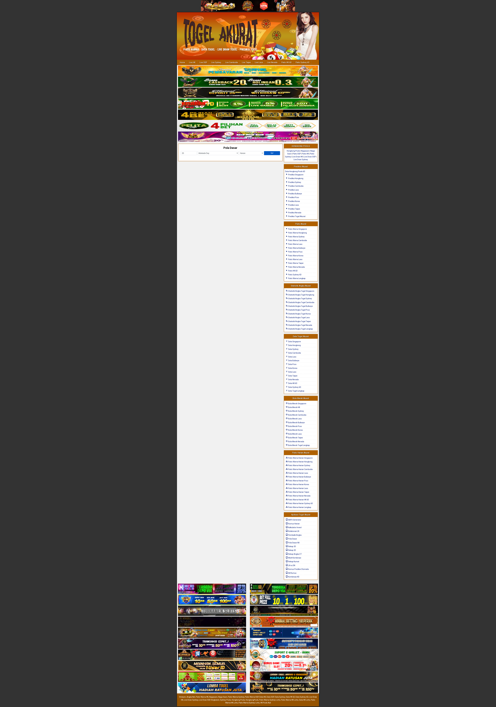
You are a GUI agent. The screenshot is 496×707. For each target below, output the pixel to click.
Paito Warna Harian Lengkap (299, 507)
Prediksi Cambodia (295, 186)
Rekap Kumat (293, 562)
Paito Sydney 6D (302, 62)
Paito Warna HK (202, 697)
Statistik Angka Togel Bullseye (300, 306)
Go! (272, 153)
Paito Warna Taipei (295, 263)
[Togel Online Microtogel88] (212, 589)
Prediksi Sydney (294, 182)
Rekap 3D (292, 546)
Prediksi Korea (294, 201)
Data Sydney (293, 349)
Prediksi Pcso (293, 197)
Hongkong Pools (293, 151)
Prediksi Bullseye (295, 194)
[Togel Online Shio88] (284, 677)
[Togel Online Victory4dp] (212, 600)
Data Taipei (292, 376)
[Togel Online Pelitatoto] (248, 126)
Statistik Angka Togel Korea (299, 314)
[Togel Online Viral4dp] (248, 137)
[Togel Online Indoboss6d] (284, 589)
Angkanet (215, 700)
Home (182, 62)
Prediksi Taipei (294, 209)
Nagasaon (305, 151)
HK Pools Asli (265, 703)
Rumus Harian (294, 524)
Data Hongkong (294, 345)
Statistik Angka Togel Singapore (301, 291)
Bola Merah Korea (295, 430)
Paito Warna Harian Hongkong (300, 462)
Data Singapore (294, 342)
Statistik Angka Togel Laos (299, 317)
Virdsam (182, 697)
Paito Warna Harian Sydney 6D (300, 503)
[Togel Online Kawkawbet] (212, 611)
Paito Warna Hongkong (297, 233)
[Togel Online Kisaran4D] (248, 104)
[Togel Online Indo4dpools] (212, 688)
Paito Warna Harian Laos (298, 473)
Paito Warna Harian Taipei (298, 492)
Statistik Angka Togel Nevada (300, 325)
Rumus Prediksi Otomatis (298, 569)
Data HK (262, 697)
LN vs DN (291, 565)
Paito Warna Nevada (296, 267)
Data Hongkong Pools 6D (295, 171)
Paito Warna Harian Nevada (299, 496)
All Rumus (292, 573)
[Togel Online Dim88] (248, 82)
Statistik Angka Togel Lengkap (300, 329)
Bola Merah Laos (295, 419)
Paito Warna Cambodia (297, 240)
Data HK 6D (292, 383)
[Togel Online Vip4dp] (284, 611)
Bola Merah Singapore (297, 404)
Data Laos (292, 357)
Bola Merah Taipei (295, 438)
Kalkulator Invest (295, 527)
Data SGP (270, 697)
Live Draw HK (297, 157)
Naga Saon (222, 697)
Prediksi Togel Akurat (296, 216)
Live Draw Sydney (301, 160)
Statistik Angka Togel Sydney (300, 299)
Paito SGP (297, 154)
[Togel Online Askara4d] (212, 633)
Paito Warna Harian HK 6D (298, 500)
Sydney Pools (225, 700)
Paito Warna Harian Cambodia (300, 469)
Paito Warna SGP (252, 697)
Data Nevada (293, 379)
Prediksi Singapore (295, 175)
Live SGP (203, 62)
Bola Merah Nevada (296, 442)
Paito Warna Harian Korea (298, 484)
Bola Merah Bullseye (296, 423)
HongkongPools (252, 700)
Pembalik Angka (294, 535)
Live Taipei (246, 62)
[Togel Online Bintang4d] (212, 644)
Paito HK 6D (286, 62)
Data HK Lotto (304, 700)
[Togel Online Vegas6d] (212, 622)
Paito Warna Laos (295, 244)
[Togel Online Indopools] (284, 666)
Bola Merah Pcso (295, 426)
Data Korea (292, 368)
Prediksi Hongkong (295, 178)
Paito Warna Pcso (295, 252)
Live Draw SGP (310, 157)
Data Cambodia (294, 353)
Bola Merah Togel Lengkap (299, 445)
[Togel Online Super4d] (248, 93)
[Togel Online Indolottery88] (284, 644)
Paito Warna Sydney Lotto (269, 700)
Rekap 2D (292, 550)
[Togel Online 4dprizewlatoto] (212, 666)
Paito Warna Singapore (297, 229)
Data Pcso (292, 364)
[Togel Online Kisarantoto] (248, 115)
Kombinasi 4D (293, 577)
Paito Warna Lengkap (296, 278)
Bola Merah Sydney (296, 411)
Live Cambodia (231, 62)
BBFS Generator (294, 520)
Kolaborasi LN (293, 531)
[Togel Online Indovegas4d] (284, 688)
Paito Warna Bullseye (296, 248)
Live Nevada (272, 62)
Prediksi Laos (293, 190)
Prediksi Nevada (294, 213)
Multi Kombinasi (294, 558)
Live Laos (259, 62)
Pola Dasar (230, 147)
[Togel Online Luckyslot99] (284, 600)
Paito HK (305, 154)
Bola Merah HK (294, 407)
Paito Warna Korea (295, 256)
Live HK (192, 62)
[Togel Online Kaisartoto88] (212, 677)
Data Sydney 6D (294, 387)
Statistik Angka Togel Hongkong (301, 295)
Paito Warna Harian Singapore (300, 458)
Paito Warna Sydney (296, 237)
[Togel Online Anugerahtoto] (284, 633)
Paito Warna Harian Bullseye (299, 477)
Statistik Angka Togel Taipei (299, 321)
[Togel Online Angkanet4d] (284, 655)
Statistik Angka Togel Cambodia (301, 302)
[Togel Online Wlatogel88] (212, 655)
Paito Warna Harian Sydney (299, 465)
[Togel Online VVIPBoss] (248, 71)
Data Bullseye (293, 361)
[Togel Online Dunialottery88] (284, 622)
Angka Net (191, 697)
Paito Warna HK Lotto (289, 700)
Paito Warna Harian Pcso (298, 481)
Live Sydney (216, 62)
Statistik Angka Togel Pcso (299, 310)
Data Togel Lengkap (296, 391)
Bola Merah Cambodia (297, 415)
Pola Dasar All (293, 543)
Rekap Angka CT (295, 554)
